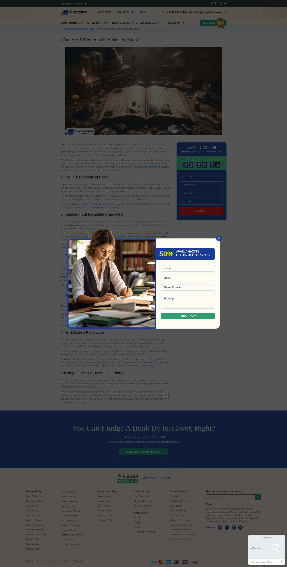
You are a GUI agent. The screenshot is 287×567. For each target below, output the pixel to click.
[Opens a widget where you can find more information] (266, 550)
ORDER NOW (188, 316)
